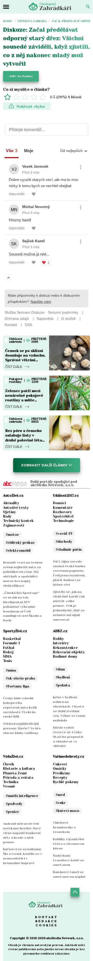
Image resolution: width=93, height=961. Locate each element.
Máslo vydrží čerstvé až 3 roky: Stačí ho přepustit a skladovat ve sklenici (68, 737)
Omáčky (59, 768)
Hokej (8, 652)
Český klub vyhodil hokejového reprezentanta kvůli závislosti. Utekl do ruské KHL (20, 707)
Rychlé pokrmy (66, 782)
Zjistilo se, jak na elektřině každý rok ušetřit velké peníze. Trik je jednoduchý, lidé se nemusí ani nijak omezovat (69, 605)
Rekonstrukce (65, 648)
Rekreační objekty (69, 652)
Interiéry (61, 643)
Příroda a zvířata (18, 777)
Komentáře (63, 508)
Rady (7, 516)
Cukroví (60, 764)
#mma (11, 670)
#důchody (64, 541)
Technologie (63, 521)
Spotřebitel (63, 516)
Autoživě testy (16, 508)
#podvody (14, 804)
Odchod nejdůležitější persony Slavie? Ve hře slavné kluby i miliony (22, 728)
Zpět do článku (21, 76)
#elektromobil (18, 550)
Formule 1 (11, 643)
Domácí (59, 503)
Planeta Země (15, 773)
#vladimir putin (69, 549)
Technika (10, 782)
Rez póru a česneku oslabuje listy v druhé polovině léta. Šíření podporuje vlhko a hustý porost (24, 440)
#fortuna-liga (17, 686)
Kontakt (46, 917)
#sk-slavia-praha (20, 678)
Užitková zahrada (32, 21)
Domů (7, 21)
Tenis (7, 661)
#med (60, 795)
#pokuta (63, 685)
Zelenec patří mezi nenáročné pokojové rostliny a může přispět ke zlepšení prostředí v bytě (24, 400)
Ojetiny (9, 512)
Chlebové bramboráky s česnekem (64, 827)
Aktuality (11, 503)
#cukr (61, 803)
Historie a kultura (19, 768)
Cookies (47, 925)
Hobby (58, 639)
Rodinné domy (65, 656)
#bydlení (63, 677)
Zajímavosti (13, 525)
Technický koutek (18, 521)
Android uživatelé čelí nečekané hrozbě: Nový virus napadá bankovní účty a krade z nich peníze (22, 833)
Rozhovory (62, 512)
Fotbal (8, 648)
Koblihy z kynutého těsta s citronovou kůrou (68, 843)
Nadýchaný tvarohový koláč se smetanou (68, 860)
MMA (7, 656)
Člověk (8, 764)
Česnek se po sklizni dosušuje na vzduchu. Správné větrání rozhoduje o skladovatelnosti (25, 360)
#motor (12, 535)
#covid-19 (64, 534)
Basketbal (12, 639)
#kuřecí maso (67, 811)
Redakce (46, 921)
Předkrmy (61, 773)
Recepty (60, 777)
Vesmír (9, 786)
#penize (12, 812)
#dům (60, 669)
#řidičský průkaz (20, 543)
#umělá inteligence (22, 796)
